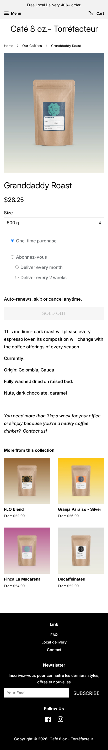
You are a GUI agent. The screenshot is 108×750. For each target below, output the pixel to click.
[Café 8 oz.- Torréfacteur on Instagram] (60, 720)
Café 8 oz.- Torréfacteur (54, 29)
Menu (15, 13)
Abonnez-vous (31, 257)
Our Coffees (32, 46)
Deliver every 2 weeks (43, 277)
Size (8, 212)
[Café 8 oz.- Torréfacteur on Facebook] (48, 720)
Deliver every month (41, 267)
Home (8, 46)
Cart (100, 13)
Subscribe (86, 693)
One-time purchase (36, 240)
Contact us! (35, 431)
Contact (54, 649)
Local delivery (54, 642)
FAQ (54, 634)
